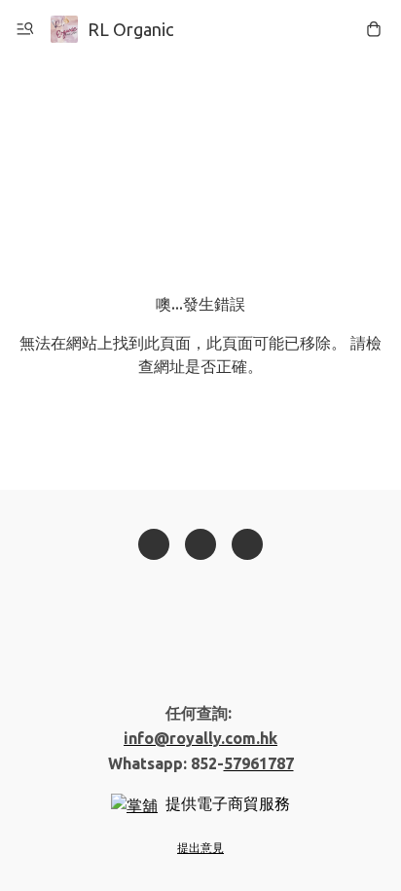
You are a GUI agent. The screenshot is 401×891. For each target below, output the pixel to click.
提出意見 (200, 847)
